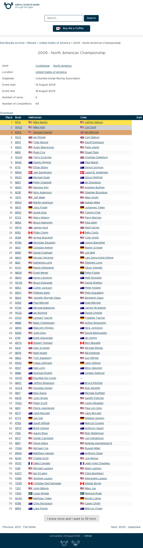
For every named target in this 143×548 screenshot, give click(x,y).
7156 (18, 433)
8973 (18, 428)
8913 (18, 142)
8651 (18, 248)
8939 (18, 398)
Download (6, 113)
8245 (18, 458)
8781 (17, 338)
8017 (18, 438)
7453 (18, 493)
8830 (18, 187)
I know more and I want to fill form (71, 519)
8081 (18, 192)
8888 (18, 323)
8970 (18, 343)
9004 (18, 388)
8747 (18, 268)
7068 (18, 448)
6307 (18, 473)
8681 (18, 152)
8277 (18, 413)
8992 (18, 363)
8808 (18, 273)
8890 (18, 328)
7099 (18, 483)
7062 (18, 403)
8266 (18, 333)
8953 (18, 212)
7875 (18, 197)
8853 (18, 288)
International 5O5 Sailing (66, 543)
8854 (18, 222)
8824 (18, 298)
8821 (17, 263)
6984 (18, 478)
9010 (18, 463)
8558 (18, 237)
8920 (18, 177)
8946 (18, 162)
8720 (18, 318)
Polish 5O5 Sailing (77, 543)
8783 (18, 423)
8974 (18, 227)
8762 (18, 132)
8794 (18, 308)
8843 (18, 258)
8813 (17, 443)
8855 (18, 508)
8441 (18, 348)
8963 (18, 202)
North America (62, 66)
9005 (18, 378)
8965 (18, 147)
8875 (18, 207)
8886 (18, 373)
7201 (18, 488)
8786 (18, 503)
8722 (18, 217)
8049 (18, 498)
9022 (18, 313)
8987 (18, 253)
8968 (18, 453)
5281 (17, 468)
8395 (18, 303)
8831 (17, 408)
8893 (18, 383)
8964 (18, 172)
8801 (18, 182)
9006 (18, 157)
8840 (18, 278)
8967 (18, 293)
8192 (18, 232)
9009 (18, 283)
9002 (18, 127)
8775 (18, 418)
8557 (18, 368)
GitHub (88, 536)
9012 (18, 137)
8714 (18, 122)
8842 (18, 358)
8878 (18, 353)
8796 (18, 242)
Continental (43, 66)
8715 (17, 167)
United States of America (51, 72)
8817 (17, 393)
